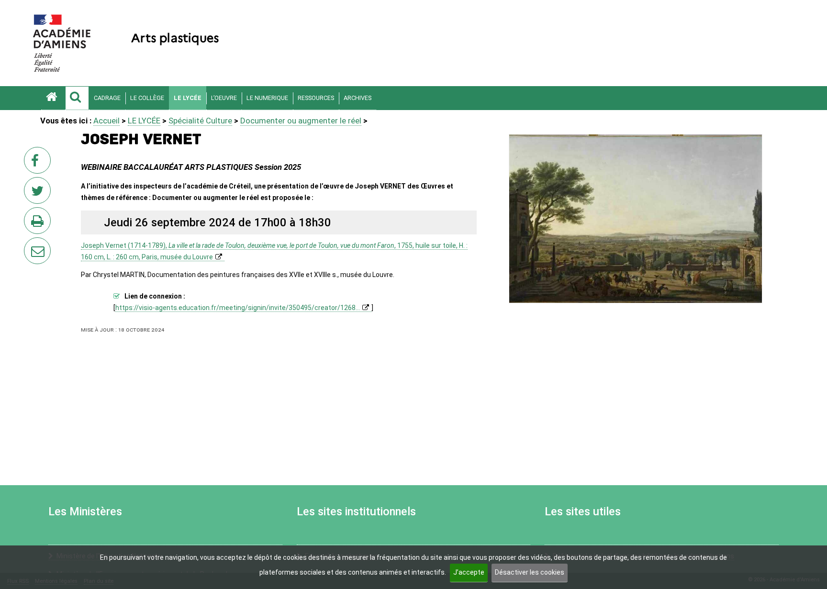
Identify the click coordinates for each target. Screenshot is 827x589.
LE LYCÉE (187, 97)
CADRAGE (107, 97)
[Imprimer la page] (39, 223)
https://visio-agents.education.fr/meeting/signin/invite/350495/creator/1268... (237, 307)
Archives (357, 97)
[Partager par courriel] (31, 244)
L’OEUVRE (224, 97)
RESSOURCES (316, 97)
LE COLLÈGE (147, 97)
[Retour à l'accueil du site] (53, 98)
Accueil (106, 120)
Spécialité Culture (200, 120)
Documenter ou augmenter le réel (300, 120)
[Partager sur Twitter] (39, 193)
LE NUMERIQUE (267, 97)
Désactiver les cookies (529, 572)
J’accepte (468, 572)
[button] (77, 98)
